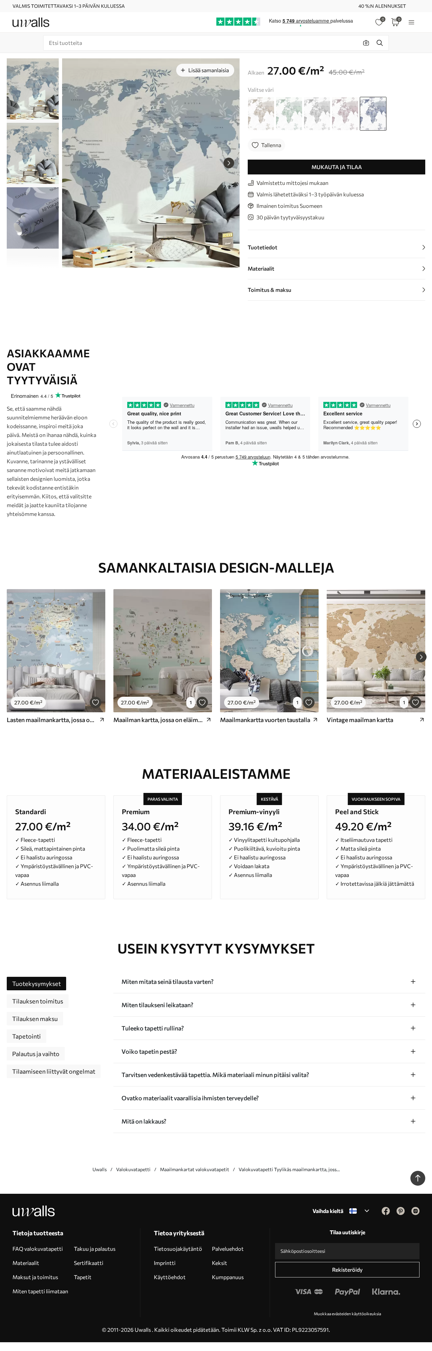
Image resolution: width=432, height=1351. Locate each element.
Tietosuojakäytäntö (178, 1248)
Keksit (219, 1263)
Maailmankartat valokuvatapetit (194, 1169)
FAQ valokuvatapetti (37, 1248)
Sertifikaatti (88, 1263)
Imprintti (165, 1263)
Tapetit (82, 1277)
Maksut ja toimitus (35, 1277)
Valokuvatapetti (133, 1169)
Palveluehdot (228, 1248)
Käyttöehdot (170, 1277)
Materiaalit (25, 1263)
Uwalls (99, 1169)
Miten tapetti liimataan (40, 1291)
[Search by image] (366, 42)
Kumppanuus (228, 1277)
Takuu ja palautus (94, 1248)
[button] (228, 163)
